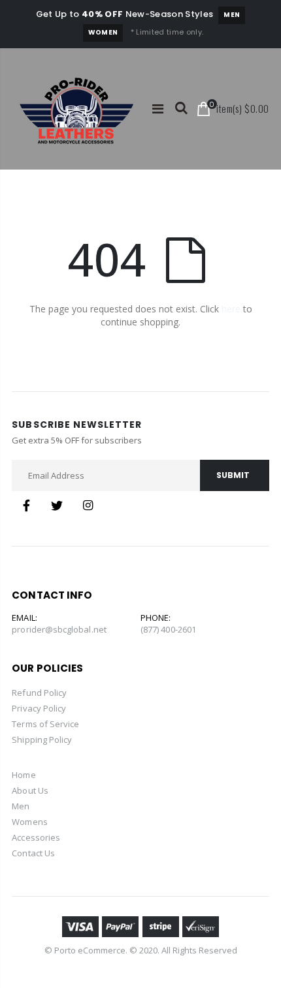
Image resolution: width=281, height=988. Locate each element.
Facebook (26, 505)
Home (23, 775)
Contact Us (33, 853)
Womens (29, 822)
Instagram (87, 505)
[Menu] (157, 108)
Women (103, 32)
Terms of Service (45, 724)
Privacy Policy (39, 708)
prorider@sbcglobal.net (59, 629)
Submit (233, 475)
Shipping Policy (42, 739)
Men (231, 15)
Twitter (57, 505)
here (231, 309)
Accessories (36, 837)
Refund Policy (39, 692)
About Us (30, 790)
